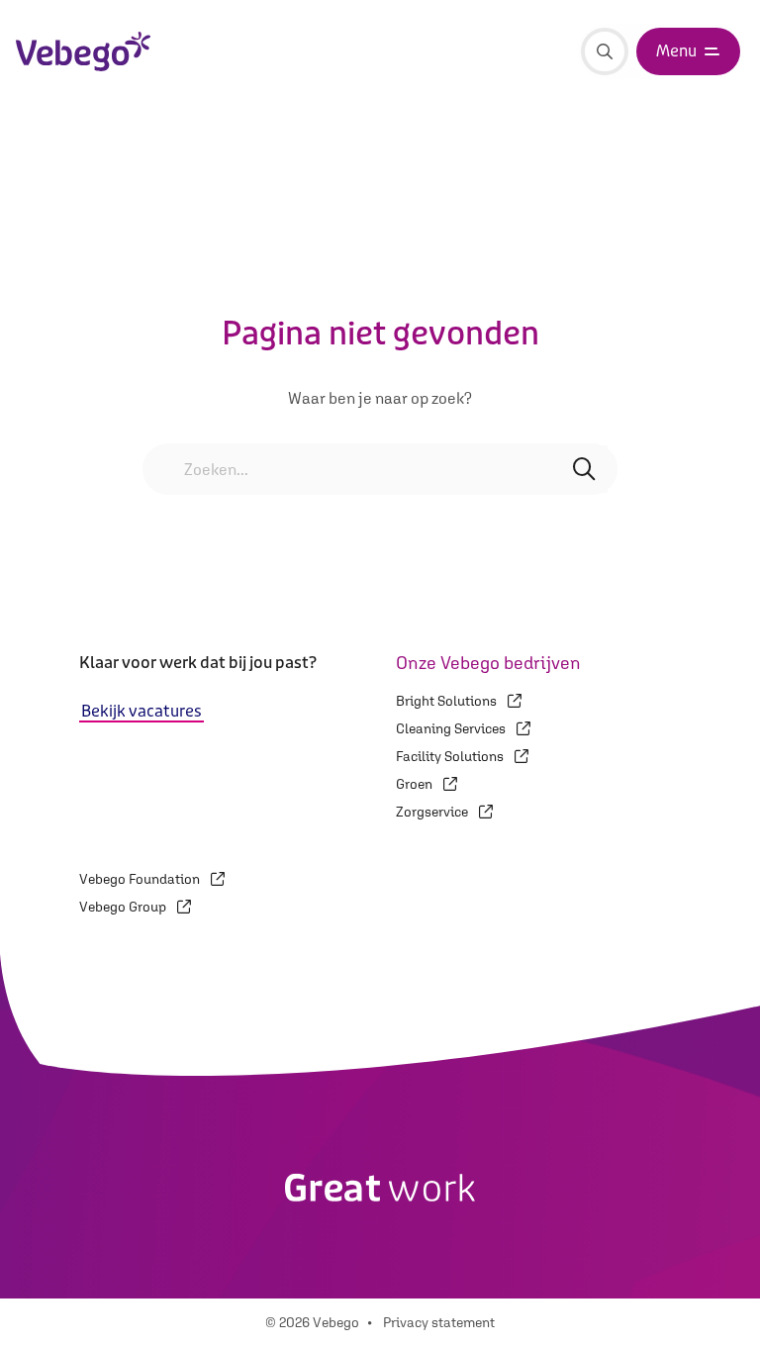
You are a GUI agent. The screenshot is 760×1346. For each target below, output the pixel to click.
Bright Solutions (448, 701)
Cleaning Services (452, 728)
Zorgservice (433, 811)
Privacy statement (439, 1322)
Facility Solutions (451, 756)
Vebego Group (124, 906)
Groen (415, 784)
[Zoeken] (604, 51)
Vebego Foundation (141, 879)
